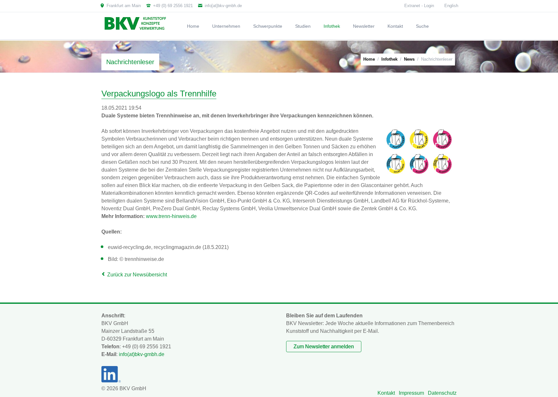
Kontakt (386, 393)
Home (369, 59)
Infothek (389, 59)
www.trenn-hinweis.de (171, 216)
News (409, 59)
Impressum (411, 393)
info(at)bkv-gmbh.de (141, 354)
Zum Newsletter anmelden (324, 346)
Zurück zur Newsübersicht (137, 274)
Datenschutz (442, 393)
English (451, 5)
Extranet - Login (419, 5)
